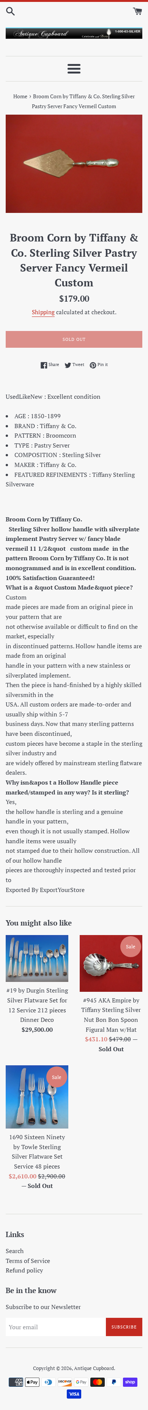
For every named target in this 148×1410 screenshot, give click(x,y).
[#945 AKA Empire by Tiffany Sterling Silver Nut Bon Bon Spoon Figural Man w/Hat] (111, 963)
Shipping (43, 312)
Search (15, 1251)
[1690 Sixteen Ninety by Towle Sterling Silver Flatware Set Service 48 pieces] (37, 1097)
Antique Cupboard (94, 1368)
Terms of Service (28, 1261)
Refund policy (24, 1270)
